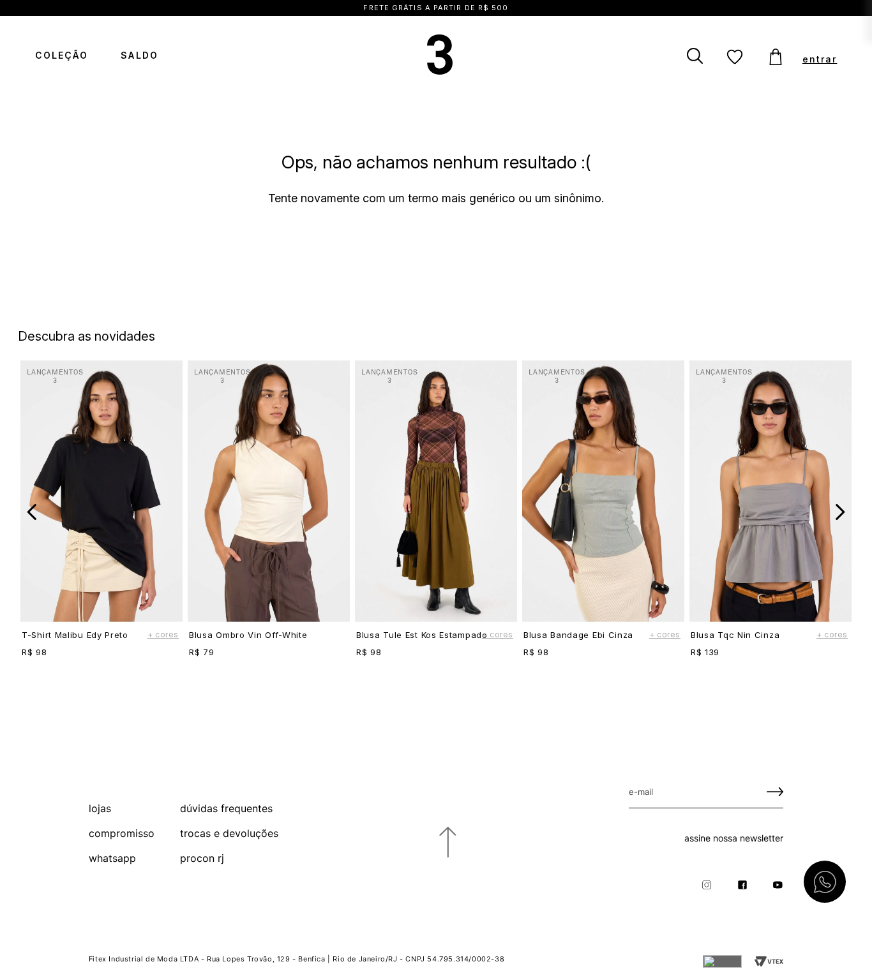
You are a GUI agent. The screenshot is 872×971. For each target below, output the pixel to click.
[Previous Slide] (32, 512)
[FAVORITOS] (735, 57)
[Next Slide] (840, 512)
